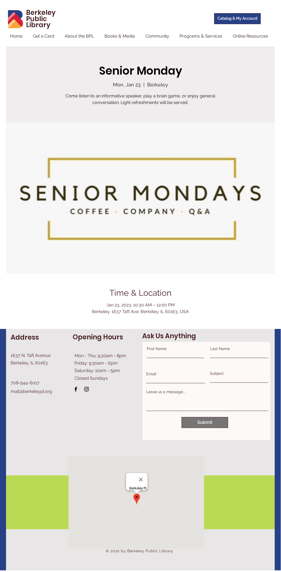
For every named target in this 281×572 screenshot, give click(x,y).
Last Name (220, 349)
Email (151, 374)
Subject (217, 373)
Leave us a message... (165, 392)
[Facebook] (76, 389)
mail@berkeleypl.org (31, 391)
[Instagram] (86, 389)
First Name (156, 349)
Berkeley (41, 12)
